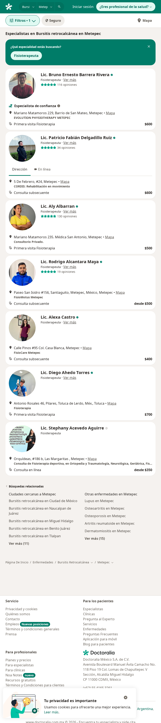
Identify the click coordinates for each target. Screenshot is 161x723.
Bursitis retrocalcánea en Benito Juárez (39, 528)
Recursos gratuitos (20, 680)
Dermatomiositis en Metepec (108, 531)
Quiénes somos (17, 614)
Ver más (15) (95, 538)
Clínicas (89, 614)
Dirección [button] (19, 169)
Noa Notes (19, 675)
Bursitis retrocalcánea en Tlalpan (35, 536)
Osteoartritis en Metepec (105, 508)
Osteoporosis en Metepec (105, 516)
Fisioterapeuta (26, 55)
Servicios (90, 624)
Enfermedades (43, 562)
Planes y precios (18, 660)
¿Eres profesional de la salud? (124, 6)
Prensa (11, 634)
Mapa (147, 20)
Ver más (69, 79)
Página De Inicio (16, 562)
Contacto (12, 619)
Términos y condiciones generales (32, 629)
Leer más (51, 712)
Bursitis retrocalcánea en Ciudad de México (43, 501)
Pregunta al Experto (99, 619)
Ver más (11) (19, 543)
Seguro (55, 20)
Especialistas (93, 609)
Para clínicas (15, 670)
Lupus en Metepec (99, 501)
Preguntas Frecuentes (100, 634)
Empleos (26, 624)
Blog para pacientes (98, 644)
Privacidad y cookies (21, 609)
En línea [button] (44, 169)
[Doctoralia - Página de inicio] (10, 6)
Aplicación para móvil (100, 639)
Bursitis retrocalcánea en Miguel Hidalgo (41, 521)
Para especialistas (19, 665)
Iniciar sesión (83, 6)
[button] (149, 46)
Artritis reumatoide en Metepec (110, 523)
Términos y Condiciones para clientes (34, 685)
